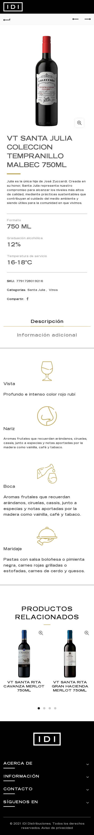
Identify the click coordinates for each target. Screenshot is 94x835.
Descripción (47, 322)
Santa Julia (36, 290)
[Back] (7, 19)
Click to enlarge (79, 123)
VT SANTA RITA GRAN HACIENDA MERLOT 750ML (70, 686)
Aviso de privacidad (57, 828)
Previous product (75, 19)
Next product (87, 19)
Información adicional (47, 335)
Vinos (53, 290)
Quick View (41, 633)
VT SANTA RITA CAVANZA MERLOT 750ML (23, 686)
